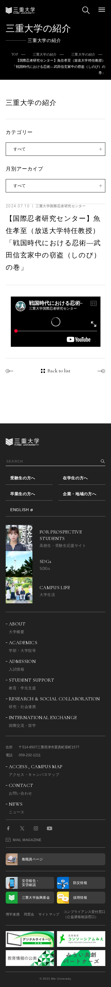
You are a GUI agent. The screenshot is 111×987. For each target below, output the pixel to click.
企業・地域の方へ (79, 494)
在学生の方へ (75, 478)
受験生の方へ (22, 478)
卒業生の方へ (22, 494)
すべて (19, 149)
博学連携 (13, 914)
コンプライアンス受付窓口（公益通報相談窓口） (84, 914)
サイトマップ (48, 914)
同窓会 (29, 914)
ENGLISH (19, 509)
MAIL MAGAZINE (27, 839)
